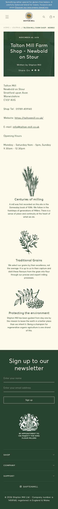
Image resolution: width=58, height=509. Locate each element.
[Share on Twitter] (32, 70)
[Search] (43, 16)
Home (7, 28)
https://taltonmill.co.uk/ (29, 117)
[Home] (29, 16)
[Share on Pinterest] (38, 70)
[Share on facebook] (35, 70)
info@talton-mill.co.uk (26, 126)
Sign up (29, 399)
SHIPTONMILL (30, 486)
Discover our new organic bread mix (31, 7)
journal (16, 28)
